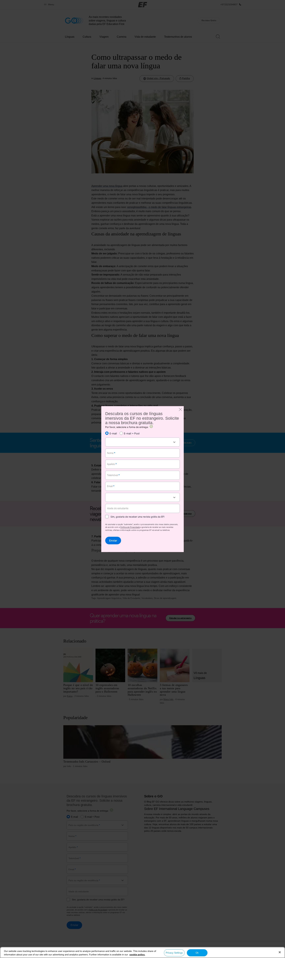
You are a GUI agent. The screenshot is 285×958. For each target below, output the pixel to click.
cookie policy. (137, 954)
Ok (197, 952)
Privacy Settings (174, 952)
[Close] (279, 952)
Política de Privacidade (130, 527)
